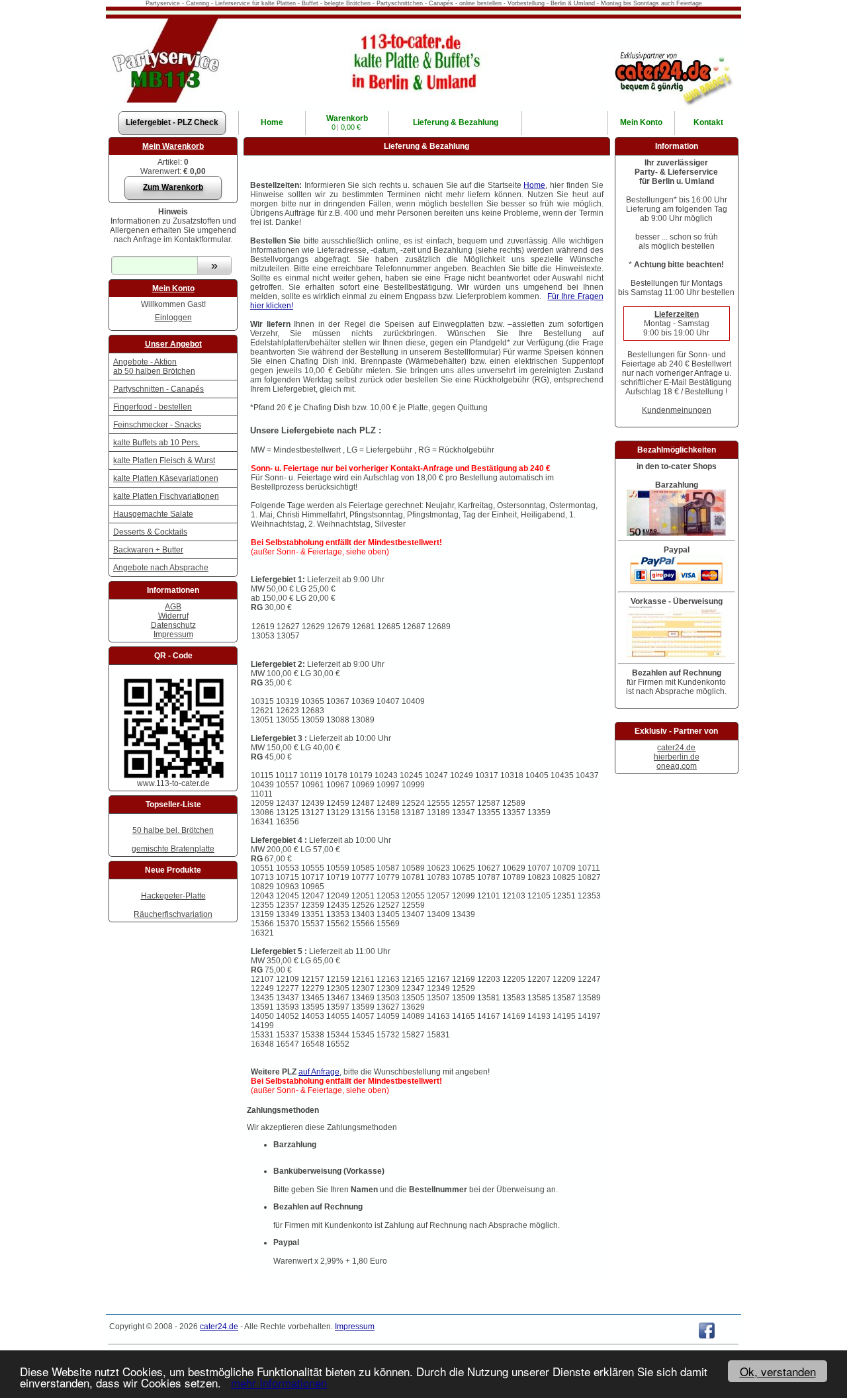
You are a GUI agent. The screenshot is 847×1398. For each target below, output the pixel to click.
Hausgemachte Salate (153, 514)
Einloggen (173, 317)
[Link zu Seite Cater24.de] (672, 51)
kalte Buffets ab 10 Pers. (156, 442)
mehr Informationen (279, 1382)
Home (272, 122)
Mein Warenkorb (173, 146)
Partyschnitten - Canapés (158, 389)
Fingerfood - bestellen (152, 407)
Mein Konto (173, 288)
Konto (641, 122)
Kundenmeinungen (676, 410)
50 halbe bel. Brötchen (173, 830)
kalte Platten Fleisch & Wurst (164, 460)
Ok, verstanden (778, 1371)
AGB (173, 606)
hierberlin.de (676, 757)
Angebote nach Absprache (160, 567)
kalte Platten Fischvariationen (166, 496)
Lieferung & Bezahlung (455, 122)
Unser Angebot (173, 344)
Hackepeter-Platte (173, 895)
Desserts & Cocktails (150, 532)
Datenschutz (173, 625)
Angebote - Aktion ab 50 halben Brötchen (154, 366)
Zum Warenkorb (173, 187)
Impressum (173, 634)
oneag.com (676, 766)
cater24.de (676, 747)
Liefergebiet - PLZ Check (172, 122)
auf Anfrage (318, 1071)
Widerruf (173, 616)
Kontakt (708, 122)
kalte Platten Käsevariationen (165, 478)
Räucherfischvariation (173, 914)
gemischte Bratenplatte (173, 848)
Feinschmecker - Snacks (157, 424)
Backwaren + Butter (148, 549)
